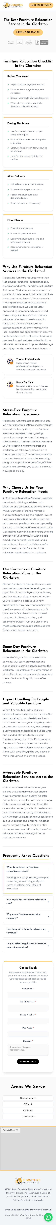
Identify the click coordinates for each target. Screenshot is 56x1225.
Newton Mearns (28, 1098)
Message (28, 1041)
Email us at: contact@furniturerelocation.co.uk (28, 1209)
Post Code (28, 1028)
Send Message (28, 1062)
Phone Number (28, 1015)
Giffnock (28, 1104)
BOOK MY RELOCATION (28, 32)
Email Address (28, 1002)
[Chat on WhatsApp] (48, 1217)
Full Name (28, 989)
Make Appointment (40, 5)
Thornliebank (28, 1116)
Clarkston (28, 1110)
